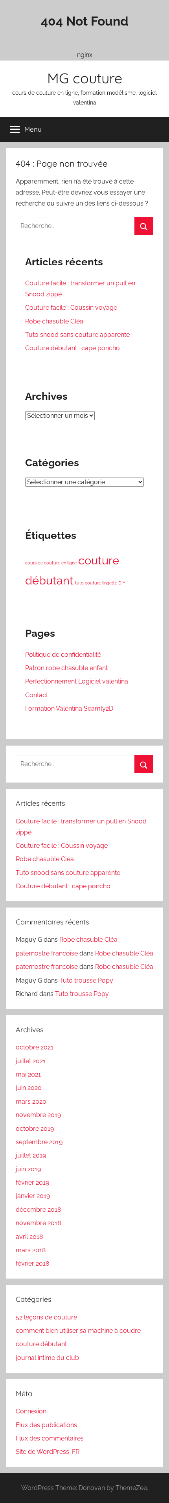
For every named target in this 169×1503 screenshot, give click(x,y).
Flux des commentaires (50, 1438)
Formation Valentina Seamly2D (69, 708)
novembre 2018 (38, 1223)
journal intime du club (47, 1358)
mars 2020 (31, 1101)
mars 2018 (31, 1250)
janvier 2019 (33, 1196)
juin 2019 (28, 1169)
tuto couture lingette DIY (100, 583)
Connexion (31, 1411)
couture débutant (41, 1344)
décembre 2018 (38, 1209)
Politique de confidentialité (63, 654)
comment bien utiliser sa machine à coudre (78, 1330)
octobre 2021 (34, 1047)
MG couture (84, 78)
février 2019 (32, 1182)
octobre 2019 (35, 1128)
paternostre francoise (47, 953)
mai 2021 (28, 1074)
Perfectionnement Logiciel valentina (76, 681)
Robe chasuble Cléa (54, 321)
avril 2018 (29, 1236)
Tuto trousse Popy (86, 980)
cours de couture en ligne (51, 562)
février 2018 (32, 1263)
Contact (36, 695)
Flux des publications (46, 1425)
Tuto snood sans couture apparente (77, 334)
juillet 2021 (31, 1061)
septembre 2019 (39, 1142)
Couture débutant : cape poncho (72, 348)
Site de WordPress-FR (47, 1451)
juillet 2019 (31, 1155)
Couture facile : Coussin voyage (71, 307)
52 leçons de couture (46, 1317)
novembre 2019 (38, 1115)
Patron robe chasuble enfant (66, 668)
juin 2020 (29, 1087)
